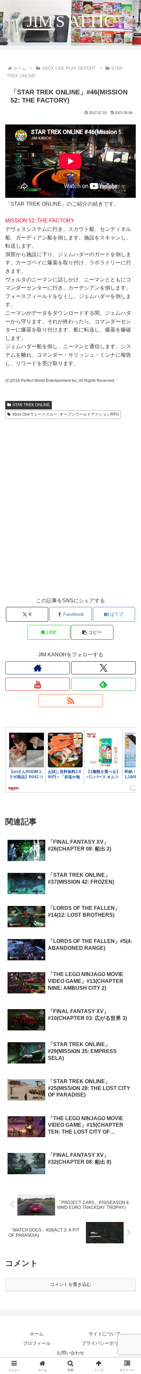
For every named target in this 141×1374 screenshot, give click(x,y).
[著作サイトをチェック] (37, 667)
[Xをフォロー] (103, 667)
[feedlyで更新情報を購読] (103, 684)
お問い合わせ (70, 1352)
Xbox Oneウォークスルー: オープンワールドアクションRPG (65, 414)
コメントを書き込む (70, 1284)
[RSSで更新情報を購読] (70, 700)
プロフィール (36, 1343)
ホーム (37, 1333)
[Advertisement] (70, 514)
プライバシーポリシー (105, 1343)
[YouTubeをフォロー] (37, 684)
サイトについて (105, 1333)
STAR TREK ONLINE (31, 405)
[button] (92, 632)
